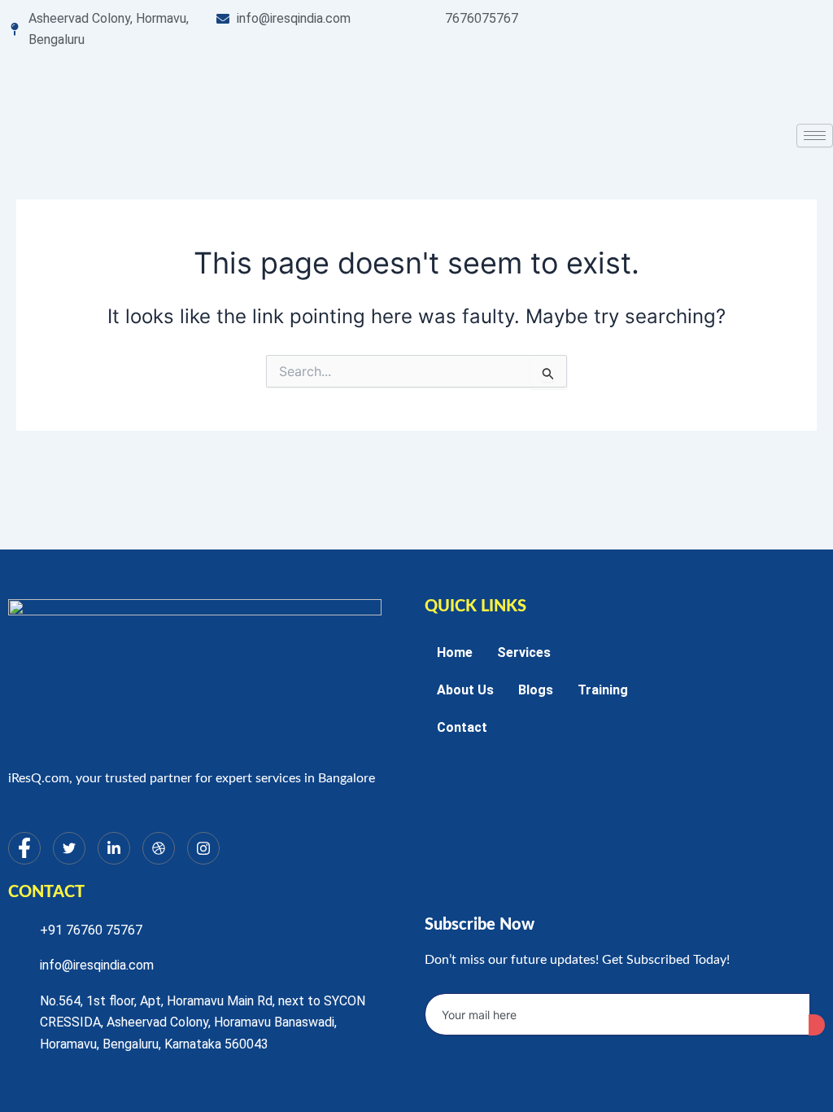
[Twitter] (69, 848)
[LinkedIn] (114, 848)
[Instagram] (203, 848)
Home (455, 652)
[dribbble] (158, 848)
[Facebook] (24, 848)
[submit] (817, 1024)
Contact (462, 727)
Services (524, 652)
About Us (465, 690)
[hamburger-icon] (814, 135)
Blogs (535, 690)
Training (603, 690)
